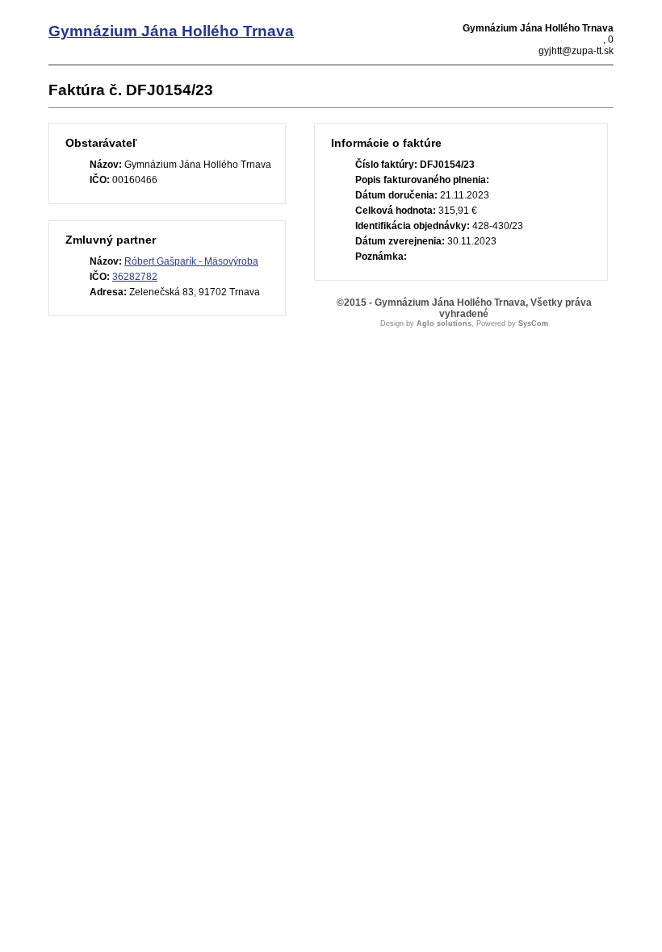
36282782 (134, 276)
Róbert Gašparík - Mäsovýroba (191, 261)
